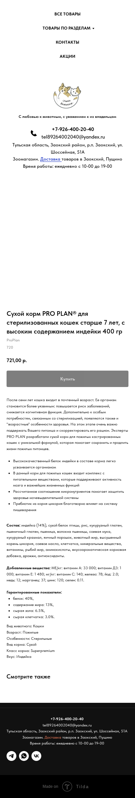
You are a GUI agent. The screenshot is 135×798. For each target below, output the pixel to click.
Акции (67, 56)
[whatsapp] (24, 756)
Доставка (51, 159)
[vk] (36, 756)
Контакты (67, 42)
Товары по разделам (66, 28)
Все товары (67, 13)
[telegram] (11, 756)
